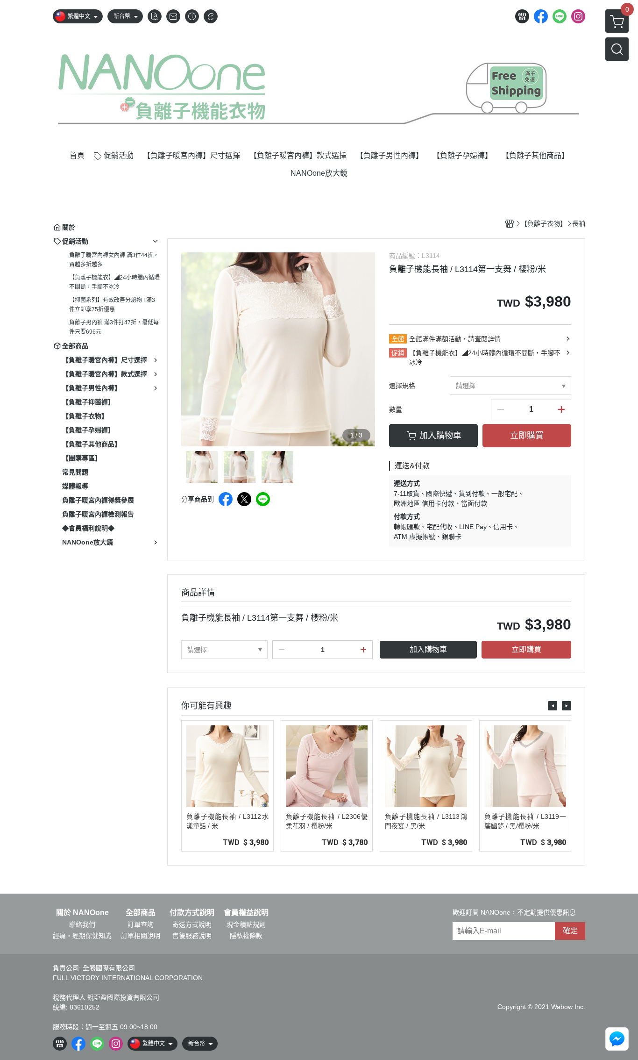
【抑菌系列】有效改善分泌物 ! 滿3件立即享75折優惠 (112, 305)
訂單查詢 (141, 924)
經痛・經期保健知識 (82, 935)
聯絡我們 (82, 924)
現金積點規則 (246, 924)
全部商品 (141, 913)
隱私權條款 (246, 935)
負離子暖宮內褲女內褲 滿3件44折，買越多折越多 (114, 260)
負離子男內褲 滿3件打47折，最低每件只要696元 (114, 327)
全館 (397, 339)
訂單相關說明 (140, 935)
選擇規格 (402, 385)
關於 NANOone (82, 913)
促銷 (397, 353)
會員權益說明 (246, 913)
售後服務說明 (192, 935)
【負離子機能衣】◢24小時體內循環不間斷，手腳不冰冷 (114, 282)
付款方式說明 (192, 913)
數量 (395, 409)
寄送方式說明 (192, 924)
